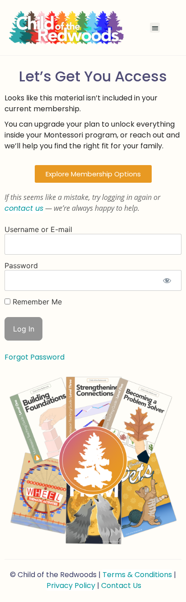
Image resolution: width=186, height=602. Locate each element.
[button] (155, 28)
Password (21, 265)
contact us (24, 208)
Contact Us (121, 585)
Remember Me (36, 301)
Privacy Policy (70, 585)
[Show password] (166, 280)
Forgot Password (35, 357)
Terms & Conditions (137, 574)
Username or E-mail (38, 229)
